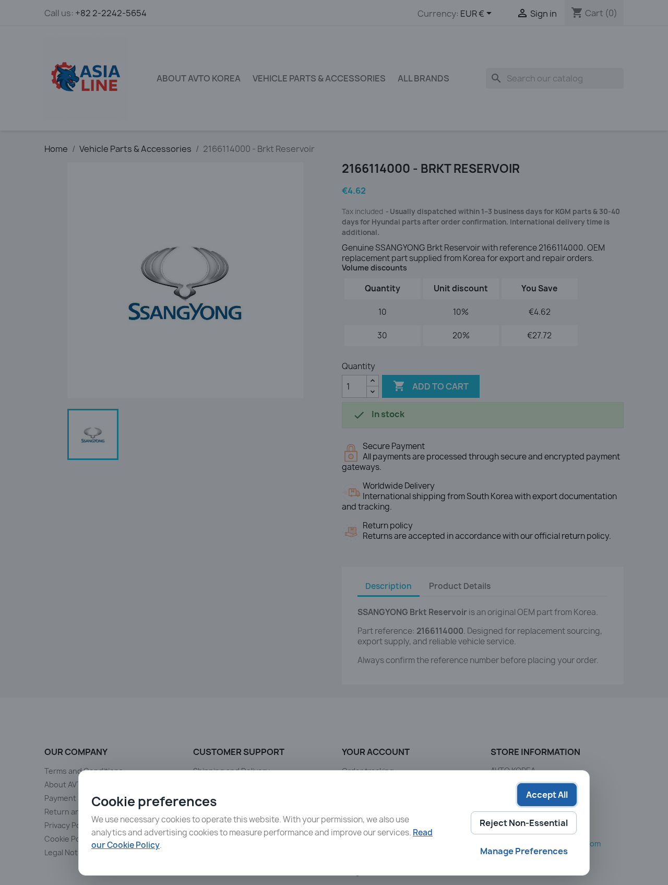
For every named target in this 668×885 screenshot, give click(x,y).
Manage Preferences (524, 851)
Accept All (547, 794)
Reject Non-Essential (524, 823)
